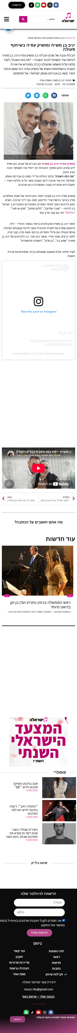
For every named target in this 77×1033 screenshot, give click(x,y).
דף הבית (71, 37)
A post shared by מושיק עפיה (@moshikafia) (38, 353)
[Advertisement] (38, 403)
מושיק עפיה (45, 80)
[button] (16, 5)
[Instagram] (50, 5)
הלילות (70, 212)
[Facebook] (56, 5)
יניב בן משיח (58, 80)
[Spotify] (37, 5)
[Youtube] (43, 5)
